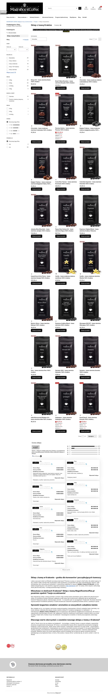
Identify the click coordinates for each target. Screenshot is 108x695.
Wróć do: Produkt (12, 32)
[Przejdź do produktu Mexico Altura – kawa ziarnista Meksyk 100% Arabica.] (42, 304)
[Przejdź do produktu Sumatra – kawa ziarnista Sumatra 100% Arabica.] (90, 352)
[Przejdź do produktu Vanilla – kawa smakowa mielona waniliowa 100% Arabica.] (66, 257)
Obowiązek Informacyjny (13, 683)
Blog (56, 684)
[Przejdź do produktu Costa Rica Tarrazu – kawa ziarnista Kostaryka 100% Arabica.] (66, 163)
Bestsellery (12, 58)
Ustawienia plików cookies (13, 681)
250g (10, 80)
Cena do (21, 46)
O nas (56, 683)
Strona (90, 39)
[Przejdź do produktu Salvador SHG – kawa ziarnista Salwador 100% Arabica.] (66, 352)
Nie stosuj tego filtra (14, 122)
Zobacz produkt (36, 88)
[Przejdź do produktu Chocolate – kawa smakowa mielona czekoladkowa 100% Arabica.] (90, 61)
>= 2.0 (10, 133)
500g (10, 83)
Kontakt (57, 680)
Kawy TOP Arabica (14, 66)
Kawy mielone (12, 60)
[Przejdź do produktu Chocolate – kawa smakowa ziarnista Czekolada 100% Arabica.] (42, 109)
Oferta (57, 686)
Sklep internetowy (53, 692)
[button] (79, 8)
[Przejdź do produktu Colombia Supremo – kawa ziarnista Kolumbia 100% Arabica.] (90, 163)
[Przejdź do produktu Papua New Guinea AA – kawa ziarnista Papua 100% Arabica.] (66, 210)
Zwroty (9, 686)
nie (10, 147)
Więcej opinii (66, 569)
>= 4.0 (11, 127)
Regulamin (9, 680)
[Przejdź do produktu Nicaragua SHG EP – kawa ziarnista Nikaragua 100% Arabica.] (90, 304)
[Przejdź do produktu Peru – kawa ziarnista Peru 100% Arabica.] (42, 352)
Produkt (35, 21)
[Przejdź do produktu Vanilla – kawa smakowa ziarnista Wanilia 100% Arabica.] (90, 257)
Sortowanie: (34, 36)
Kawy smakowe (13, 63)
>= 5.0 (11, 125)
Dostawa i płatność (11, 684)
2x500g (11, 85)
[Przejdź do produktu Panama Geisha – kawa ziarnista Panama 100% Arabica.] (66, 109)
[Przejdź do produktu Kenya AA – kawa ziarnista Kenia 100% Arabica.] (42, 61)
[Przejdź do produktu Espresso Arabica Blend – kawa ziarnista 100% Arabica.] (66, 304)
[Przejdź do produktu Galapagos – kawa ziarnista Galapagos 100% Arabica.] (66, 399)
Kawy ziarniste (13, 69)
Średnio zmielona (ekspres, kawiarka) (16, 100)
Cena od (9, 46)
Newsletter (58, 681)
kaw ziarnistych (70, 586)
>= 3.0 (11, 130)
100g (10, 88)
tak (10, 144)
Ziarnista (11, 96)
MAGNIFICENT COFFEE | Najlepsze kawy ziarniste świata (19, 21)
